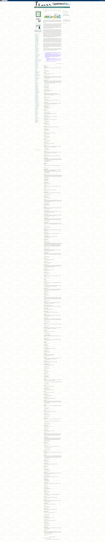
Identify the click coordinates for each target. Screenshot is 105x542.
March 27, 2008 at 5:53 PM (46, 424)
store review (36, 113)
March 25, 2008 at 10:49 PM (47, 352)
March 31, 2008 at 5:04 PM (46, 510)
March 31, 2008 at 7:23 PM (46, 518)
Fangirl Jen (45, 102)
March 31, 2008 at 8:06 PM (46, 521)
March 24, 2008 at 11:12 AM (47, 117)
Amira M (45, 445)
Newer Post (51, 536)
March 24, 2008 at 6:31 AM (46, 91)
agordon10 (45, 182)
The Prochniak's (46, 210)
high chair (36, 89)
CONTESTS (42, 7)
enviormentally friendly (37, 75)
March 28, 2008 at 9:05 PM (46, 441)
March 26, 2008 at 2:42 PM (46, 374)
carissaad (45, 519)
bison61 (45, 330)
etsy (35, 76)
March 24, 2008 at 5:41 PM (46, 195)
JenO (44, 145)
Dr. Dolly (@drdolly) (46, 242)
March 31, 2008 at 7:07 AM (46, 481)
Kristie (44, 499)
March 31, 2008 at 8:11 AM (46, 486)
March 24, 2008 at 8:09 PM (46, 251)
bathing (36, 43)
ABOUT (39, 7)
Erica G (45, 451)
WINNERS (56, 7)
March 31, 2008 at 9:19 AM (46, 489)
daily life (36, 65)
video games (36, 120)
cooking (36, 61)
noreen (45, 151)
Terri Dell (45, 394)
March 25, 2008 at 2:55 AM (46, 277)
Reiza (44, 199)
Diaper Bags (36, 66)
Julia (44, 357)
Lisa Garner (45, 463)
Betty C (45, 496)
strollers (36, 114)
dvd (35, 69)
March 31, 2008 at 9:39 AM (46, 492)
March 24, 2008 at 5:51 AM (46, 85)
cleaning (59, 63)
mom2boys (45, 214)
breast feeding (36, 50)
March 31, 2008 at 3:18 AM (46, 477)
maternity (36, 98)
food (35, 82)
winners (36, 122)
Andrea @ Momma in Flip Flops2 (47, 305)
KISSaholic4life (45, 388)
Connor (36, 58)
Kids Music (36, 96)
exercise (36, 77)
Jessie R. (45, 196)
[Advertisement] (37, 135)
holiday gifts (36, 90)
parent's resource (37, 105)
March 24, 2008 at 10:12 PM (47, 263)
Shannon (45, 284)
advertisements (36, 35)
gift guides (36, 84)
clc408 (44, 281)
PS (44, 296)
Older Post (53, 536)
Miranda (45, 460)
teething (36, 115)
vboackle (45, 293)
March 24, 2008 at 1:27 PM (46, 134)
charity (36, 53)
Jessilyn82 (45, 350)
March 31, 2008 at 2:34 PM (46, 507)
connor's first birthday (37, 59)
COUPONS (52, 7)
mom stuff (36, 99)
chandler (36, 52)
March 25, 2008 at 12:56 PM (47, 340)
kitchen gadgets (36, 97)
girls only (36, 85)
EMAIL (62, 7)
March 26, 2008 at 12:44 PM (47, 368)
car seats (36, 51)
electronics (36, 74)
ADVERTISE (49, 7)
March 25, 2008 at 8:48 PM (46, 349)
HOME (37, 7)
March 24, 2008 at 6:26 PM (46, 209)
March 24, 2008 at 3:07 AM (46, 71)
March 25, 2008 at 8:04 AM (46, 325)
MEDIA (46, 7)
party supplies (36, 106)
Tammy (45, 353)
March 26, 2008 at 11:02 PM (47, 403)
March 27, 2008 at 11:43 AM (47, 409)
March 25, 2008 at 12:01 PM (47, 337)
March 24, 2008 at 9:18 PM (46, 260)
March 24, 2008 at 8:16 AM (46, 108)
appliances (36, 36)
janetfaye (45, 261)
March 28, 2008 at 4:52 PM (46, 431)
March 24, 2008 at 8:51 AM (46, 111)
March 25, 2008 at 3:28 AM (46, 283)
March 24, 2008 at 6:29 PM (46, 216)
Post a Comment (45, 535)
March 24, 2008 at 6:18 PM (46, 205)
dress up (36, 68)
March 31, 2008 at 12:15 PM (47, 498)
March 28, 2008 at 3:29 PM (46, 428)
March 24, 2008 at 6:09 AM (46, 88)
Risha (44, 314)
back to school (36, 42)
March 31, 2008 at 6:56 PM (46, 515)
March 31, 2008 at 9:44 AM (46, 495)
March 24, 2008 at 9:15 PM (46, 257)
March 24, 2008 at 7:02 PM (46, 231)
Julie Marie (45, 397)
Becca (44, 400)
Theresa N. (45, 288)
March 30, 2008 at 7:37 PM (46, 474)
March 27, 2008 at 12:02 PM (47, 412)
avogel (45, 174)
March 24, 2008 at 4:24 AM (46, 74)
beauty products (37, 44)
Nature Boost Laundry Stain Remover (48, 38)
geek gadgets (36, 83)
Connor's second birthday (37, 60)
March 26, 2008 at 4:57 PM (46, 387)
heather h (45, 264)
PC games (36, 107)
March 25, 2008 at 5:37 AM (46, 300)
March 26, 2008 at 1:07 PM (46, 371)
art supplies (36, 37)
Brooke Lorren (45, 442)
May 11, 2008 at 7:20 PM (46, 529)
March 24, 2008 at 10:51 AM (47, 114)
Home (54, 536)
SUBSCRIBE (59, 7)
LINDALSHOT (45, 179)
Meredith (45, 99)
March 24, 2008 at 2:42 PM (46, 137)
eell (44, 385)
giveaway (61, 63)
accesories (36, 34)
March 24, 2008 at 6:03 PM (46, 202)
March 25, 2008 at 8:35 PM (46, 346)
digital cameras (36, 67)
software (36, 112)
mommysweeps (45, 516)
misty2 (45, 185)
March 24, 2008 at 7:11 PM (46, 234)
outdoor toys (36, 103)
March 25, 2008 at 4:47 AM (46, 292)
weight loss (36, 121)
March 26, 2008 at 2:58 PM (46, 377)
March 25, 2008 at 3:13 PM (46, 343)
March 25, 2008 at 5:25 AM (46, 295)
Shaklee (49, 24)
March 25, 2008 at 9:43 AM (46, 329)
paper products (36, 104)
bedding (36, 45)
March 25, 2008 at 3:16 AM (46, 280)
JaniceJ (45, 258)
